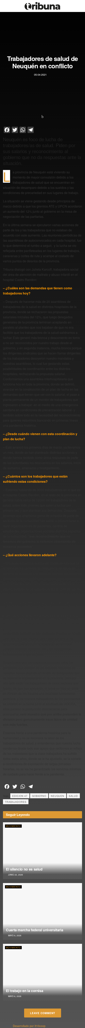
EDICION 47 (19, 795)
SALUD (73, 795)
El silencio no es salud (24, 869)
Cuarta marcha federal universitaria (34, 929)
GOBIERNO (39, 795)
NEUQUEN (57, 795)
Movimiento (13, 826)
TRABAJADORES (15, 801)
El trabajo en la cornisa (24, 990)
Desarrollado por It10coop (29, 1026)
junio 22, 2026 (15, 874)
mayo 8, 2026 (14, 935)
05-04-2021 (40, 74)
